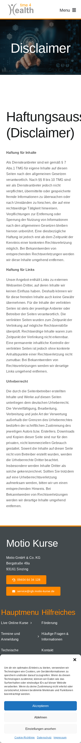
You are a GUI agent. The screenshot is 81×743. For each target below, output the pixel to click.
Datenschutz (44, 737)
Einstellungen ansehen (40, 728)
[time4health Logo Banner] (21, 3)
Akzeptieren (40, 706)
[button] (75, 660)
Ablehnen (40, 717)
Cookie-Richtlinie (25, 737)
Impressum (60, 737)
